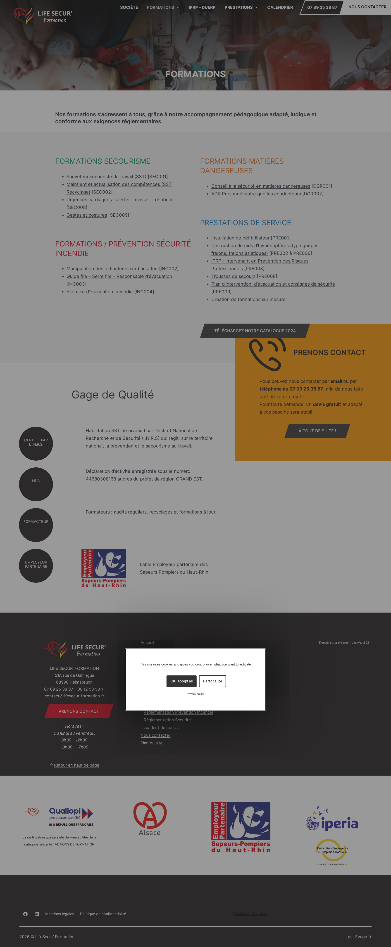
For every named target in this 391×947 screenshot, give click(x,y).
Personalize (212, 681)
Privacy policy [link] (195, 694)
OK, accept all (181, 681)
